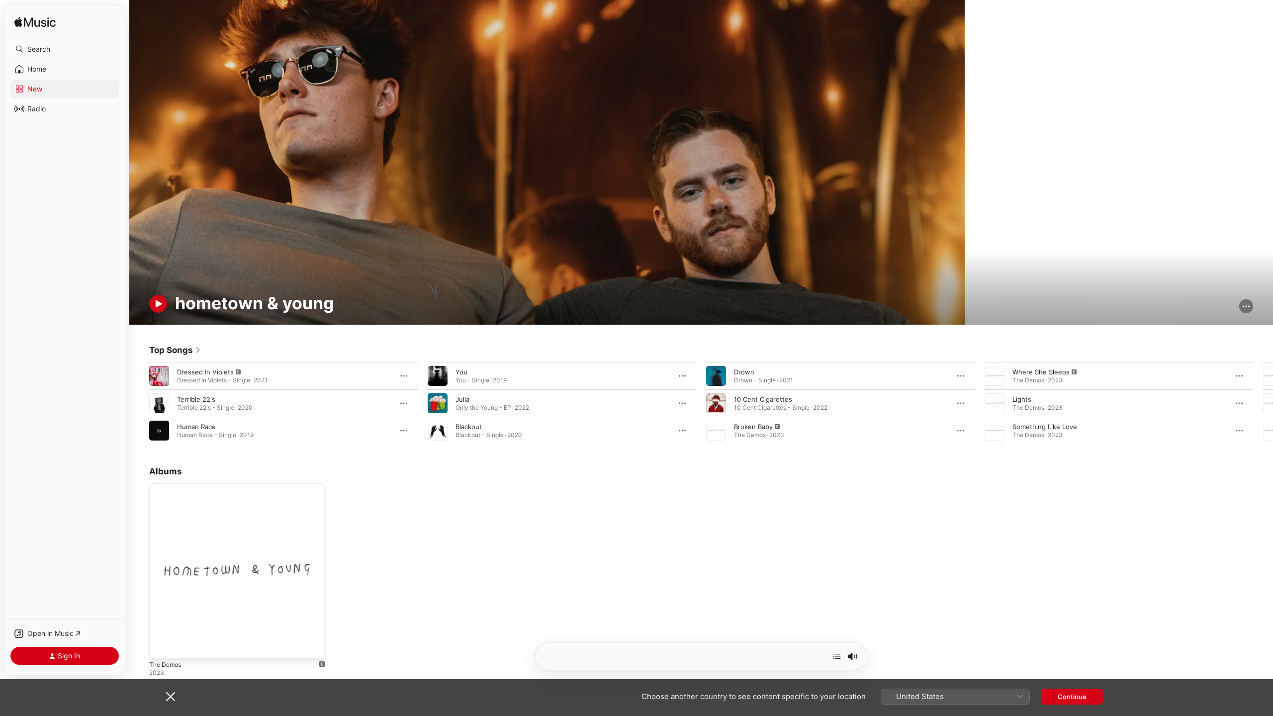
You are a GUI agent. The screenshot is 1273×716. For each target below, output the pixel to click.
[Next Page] (1263, 403)
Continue (1072, 697)
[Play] (158, 304)
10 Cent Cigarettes (763, 399)
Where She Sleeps (1041, 372)
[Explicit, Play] (159, 376)
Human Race (196, 427)
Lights (1021, 399)
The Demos (166, 487)
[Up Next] (837, 656)
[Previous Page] (139, 403)
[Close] (170, 696)
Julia (462, 399)
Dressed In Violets (205, 372)
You (461, 372)
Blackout (468, 427)
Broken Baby (753, 427)
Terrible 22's (196, 399)
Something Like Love (1044, 427)
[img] (35, 22)
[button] (64, 49)
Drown (744, 372)
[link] (175, 350)
